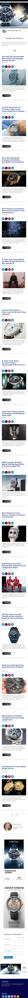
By (4, 62)
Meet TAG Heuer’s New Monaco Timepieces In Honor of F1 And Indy (13, 515)
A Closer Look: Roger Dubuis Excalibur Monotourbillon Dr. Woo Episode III (13, 261)
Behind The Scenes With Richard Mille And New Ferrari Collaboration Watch (14, 566)
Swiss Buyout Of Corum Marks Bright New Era (14, 767)
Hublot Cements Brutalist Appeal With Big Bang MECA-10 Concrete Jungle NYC (13, 464)
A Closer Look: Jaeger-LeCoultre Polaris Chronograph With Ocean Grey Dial (14, 364)
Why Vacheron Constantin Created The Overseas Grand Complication (13, 718)
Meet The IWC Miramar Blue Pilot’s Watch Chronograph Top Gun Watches (13, 58)
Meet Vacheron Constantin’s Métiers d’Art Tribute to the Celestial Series (13, 211)
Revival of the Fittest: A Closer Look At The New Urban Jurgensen (14, 312)
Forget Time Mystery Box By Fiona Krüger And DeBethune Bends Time (13, 413)
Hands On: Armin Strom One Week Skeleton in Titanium (13, 666)
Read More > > (15, 828)
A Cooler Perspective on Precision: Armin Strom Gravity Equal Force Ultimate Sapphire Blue (13, 110)
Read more (5, 95)
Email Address (8, 951)
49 (12, 815)
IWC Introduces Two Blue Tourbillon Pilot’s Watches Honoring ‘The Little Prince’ (13, 616)
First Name (6, 938)
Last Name (6, 944)
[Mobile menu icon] (26, 31)
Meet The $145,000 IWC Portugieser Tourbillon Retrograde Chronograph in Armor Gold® (13, 161)
